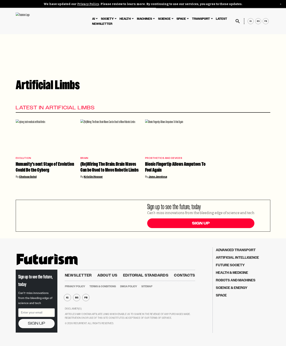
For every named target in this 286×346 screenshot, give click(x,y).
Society (107, 19)
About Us (107, 275)
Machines (144, 19)
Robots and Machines (235, 280)
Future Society (230, 265)
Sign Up (201, 223)
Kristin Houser (93, 176)
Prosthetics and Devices (163, 158)
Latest (221, 19)
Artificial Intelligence (237, 258)
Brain (84, 158)
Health (125, 19)
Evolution (23, 158)
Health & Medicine (232, 273)
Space (181, 19)
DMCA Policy (128, 286)
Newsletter (102, 24)
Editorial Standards (146, 275)
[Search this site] (238, 21)
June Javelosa (157, 176)
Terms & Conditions (102, 286)
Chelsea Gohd (28, 176)
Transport (201, 19)
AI (93, 19)
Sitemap (146, 286)
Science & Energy (231, 288)
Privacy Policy (88, 4)
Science (164, 19)
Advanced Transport (236, 250)
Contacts (184, 275)
